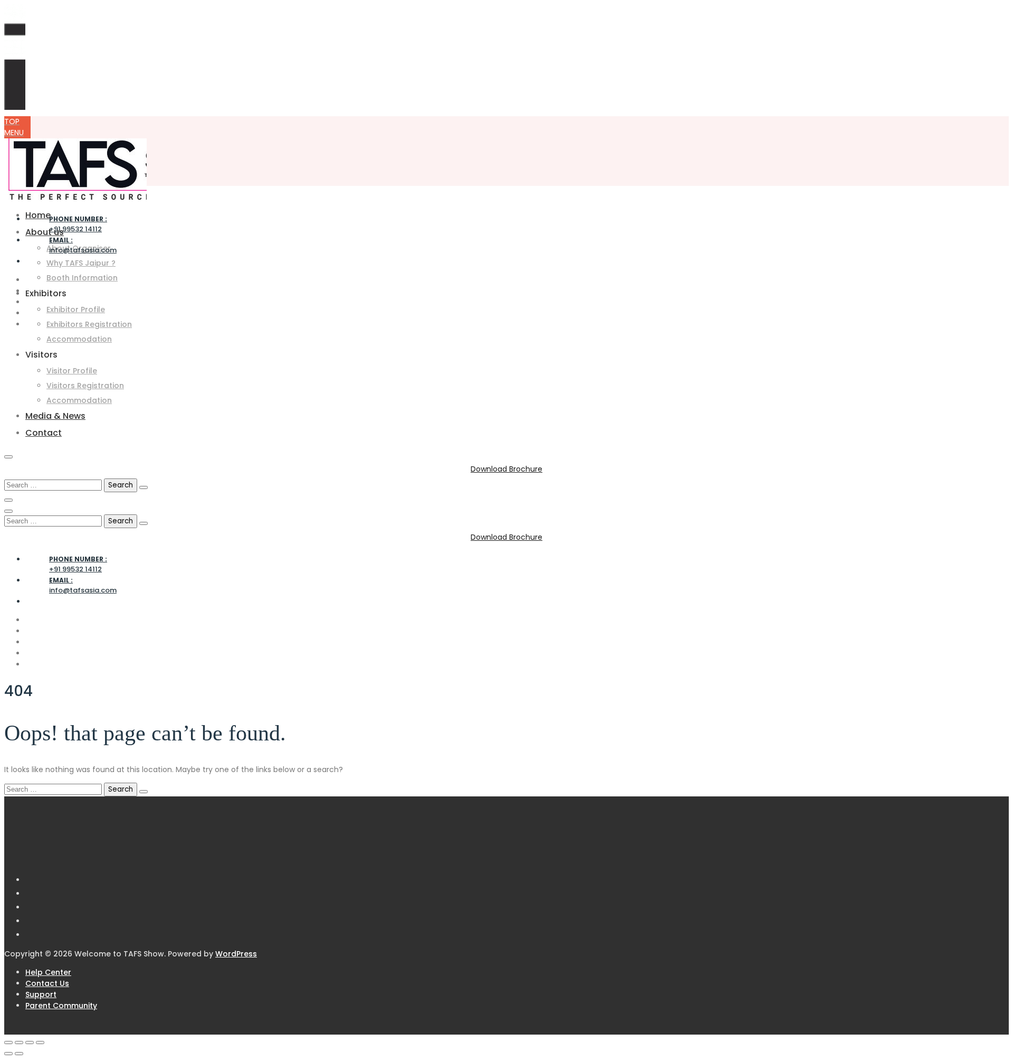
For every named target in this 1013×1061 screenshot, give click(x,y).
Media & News (55, 416)
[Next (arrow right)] (19, 1053)
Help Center (48, 972)
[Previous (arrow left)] (8, 1053)
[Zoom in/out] (8, 1042)
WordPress (236, 954)
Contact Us (47, 983)
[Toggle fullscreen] (19, 1042)
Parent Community (61, 1005)
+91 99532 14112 (78, 224)
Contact (43, 433)
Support (40, 994)
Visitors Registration (85, 385)
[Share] (29, 1042)
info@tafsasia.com (83, 245)
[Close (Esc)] (40, 1042)
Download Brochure (506, 469)
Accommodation (79, 339)
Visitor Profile (71, 370)
